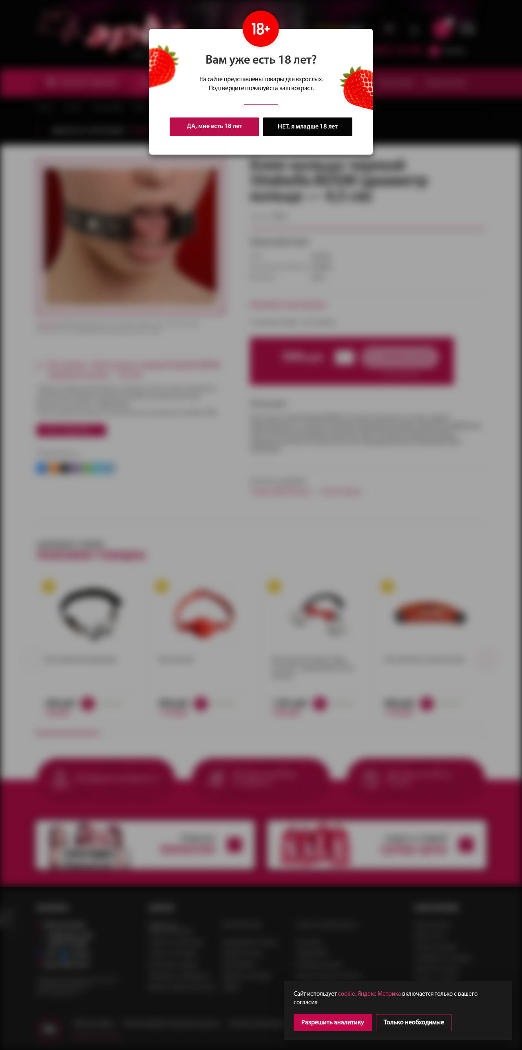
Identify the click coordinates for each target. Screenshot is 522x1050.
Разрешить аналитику (332, 1022)
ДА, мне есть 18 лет (214, 126)
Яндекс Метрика (379, 994)
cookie (346, 994)
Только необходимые (414, 1022)
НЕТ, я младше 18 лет (308, 127)
